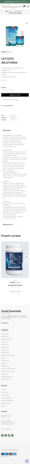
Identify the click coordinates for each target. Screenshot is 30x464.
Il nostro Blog (4, 392)
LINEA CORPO (4, 334)
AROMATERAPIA (5, 352)
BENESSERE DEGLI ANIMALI (8, 369)
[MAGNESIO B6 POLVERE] (15, 259)
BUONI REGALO (5, 379)
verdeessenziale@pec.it (7, 424)
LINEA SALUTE (5, 347)
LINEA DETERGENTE (6, 339)
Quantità (3, 87)
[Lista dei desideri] (26, 261)
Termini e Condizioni (6, 397)
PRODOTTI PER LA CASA (7, 371)
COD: (2, 115)
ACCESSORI (4, 374)
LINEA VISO (4, 342)
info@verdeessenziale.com (8, 422)
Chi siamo (3, 389)
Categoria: (4, 117)
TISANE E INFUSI (5, 360)
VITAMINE (3, 363)
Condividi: (3, 119)
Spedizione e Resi (5, 403)
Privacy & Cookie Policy (7, 400)
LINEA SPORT (4, 344)
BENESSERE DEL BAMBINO (8, 355)
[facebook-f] (2, 435)
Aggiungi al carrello (15, 95)
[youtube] (9, 435)
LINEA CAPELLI (5, 336)
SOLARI (3, 358)
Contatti (3, 406)
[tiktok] (12, 435)
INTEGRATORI (13, 117)
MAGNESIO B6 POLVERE (15, 285)
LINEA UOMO (4, 350)
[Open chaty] (27, 461)
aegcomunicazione (5, 456)
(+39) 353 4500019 (6, 421)
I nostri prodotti (5, 395)
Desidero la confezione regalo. (11, 99)
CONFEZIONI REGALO (7, 377)
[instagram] (5, 435)
